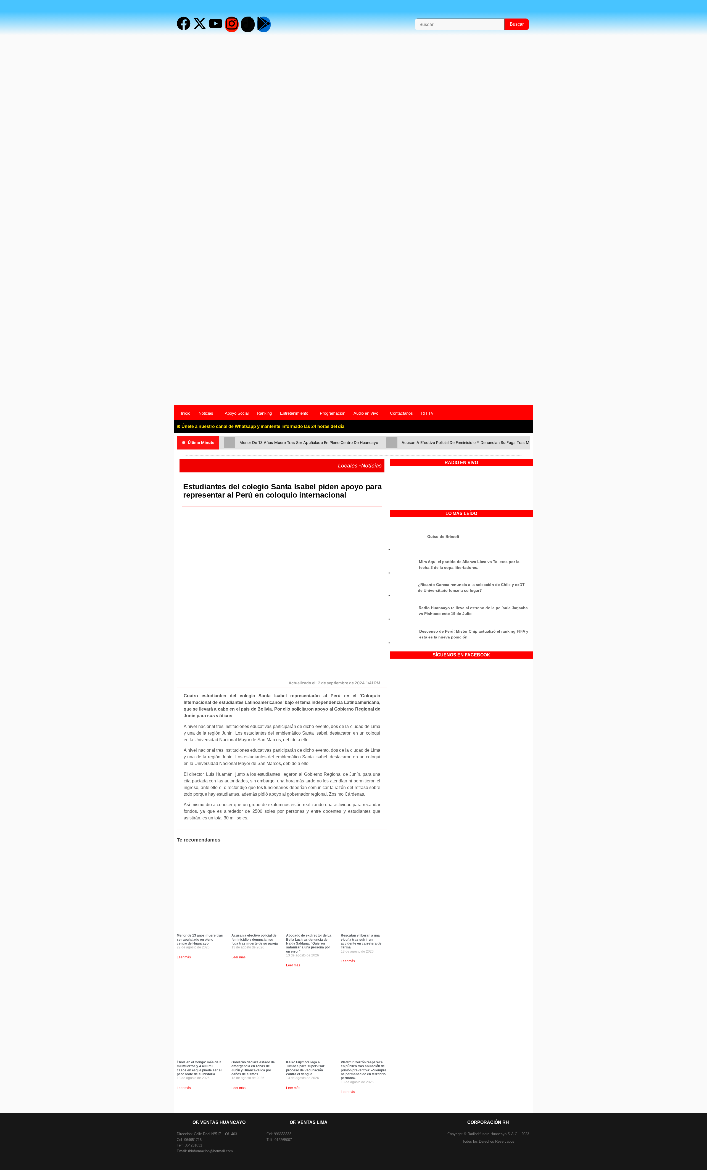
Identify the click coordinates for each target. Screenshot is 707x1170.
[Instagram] (232, 24)
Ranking (264, 413)
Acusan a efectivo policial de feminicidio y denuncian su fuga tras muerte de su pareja (254, 939)
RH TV (427, 413)
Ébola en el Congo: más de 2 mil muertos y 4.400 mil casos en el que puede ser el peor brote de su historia (199, 1068)
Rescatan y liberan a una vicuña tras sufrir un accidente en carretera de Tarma (361, 941)
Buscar (519, 23)
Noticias (206, 413)
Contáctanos (401, 413)
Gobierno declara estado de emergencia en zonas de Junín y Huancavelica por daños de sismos (253, 1068)
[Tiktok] (248, 24)
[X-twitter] (200, 24)
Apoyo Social (237, 413)
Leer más (184, 957)
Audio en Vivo (366, 413)
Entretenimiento (294, 413)
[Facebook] (184, 24)
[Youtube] (216, 24)
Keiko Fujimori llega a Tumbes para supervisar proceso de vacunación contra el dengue (305, 1068)
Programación (332, 413)
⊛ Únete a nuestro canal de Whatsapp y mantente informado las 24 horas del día (260, 426)
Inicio (185, 413)
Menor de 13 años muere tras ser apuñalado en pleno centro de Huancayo (200, 939)
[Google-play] (264, 24)
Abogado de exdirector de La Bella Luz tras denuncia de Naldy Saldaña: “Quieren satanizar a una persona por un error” (308, 943)
